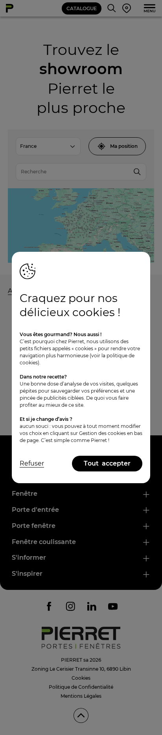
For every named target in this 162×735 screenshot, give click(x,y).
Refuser (32, 463)
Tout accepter (107, 463)
